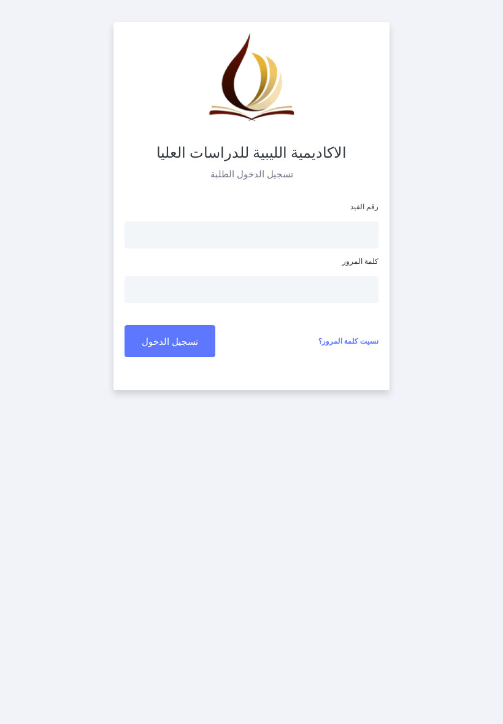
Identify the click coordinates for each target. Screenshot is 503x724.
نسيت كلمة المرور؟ (348, 341)
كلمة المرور (360, 261)
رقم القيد (364, 206)
